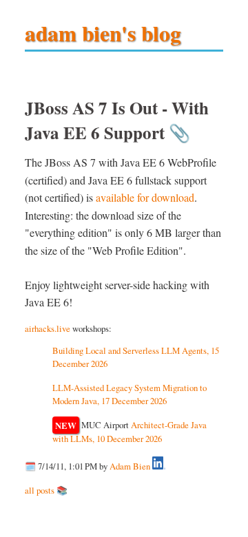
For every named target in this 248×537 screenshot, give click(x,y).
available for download (145, 197)
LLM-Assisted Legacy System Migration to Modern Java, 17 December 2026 (129, 394)
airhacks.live (47, 328)
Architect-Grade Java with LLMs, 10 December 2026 (129, 431)
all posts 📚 (46, 490)
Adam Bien (130, 466)
